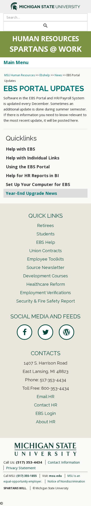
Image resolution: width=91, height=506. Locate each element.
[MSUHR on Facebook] (24, 332)
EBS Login (45, 413)
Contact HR (45, 405)
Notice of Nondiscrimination (66, 481)
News (58, 75)
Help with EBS (20, 149)
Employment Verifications (45, 292)
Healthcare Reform (45, 284)
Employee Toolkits (45, 259)
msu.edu (55, 476)
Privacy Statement (21, 467)
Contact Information (64, 462)
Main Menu (16, 62)
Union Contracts (45, 250)
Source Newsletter (45, 267)
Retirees (45, 225)
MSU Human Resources (19, 75)
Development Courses (45, 275)
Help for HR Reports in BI (32, 175)
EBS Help (45, 242)
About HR (45, 421)
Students (46, 233)
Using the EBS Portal (28, 166)
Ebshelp (44, 75)
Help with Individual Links (32, 158)
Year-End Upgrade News (31, 193)
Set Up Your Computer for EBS (38, 184)
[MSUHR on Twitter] (45, 332)
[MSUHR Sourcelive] (66, 332)
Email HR (45, 396)
